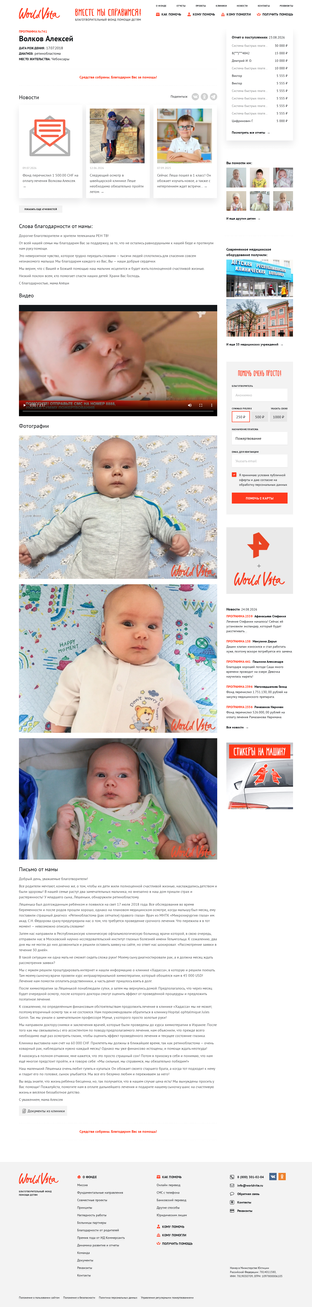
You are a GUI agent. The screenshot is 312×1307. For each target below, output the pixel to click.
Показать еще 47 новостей (40, 209)
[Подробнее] (259, 624)
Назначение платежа (245, 429)
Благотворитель (242, 386)
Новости (241, 609)
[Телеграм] (213, 96)
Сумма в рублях (242, 408)
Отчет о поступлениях (258, 37)
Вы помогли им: (239, 163)
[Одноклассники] (204, 96)
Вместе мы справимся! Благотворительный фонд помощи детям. (108, 15)
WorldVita (39, 13)
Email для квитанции (245, 451)
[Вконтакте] (195, 96)
